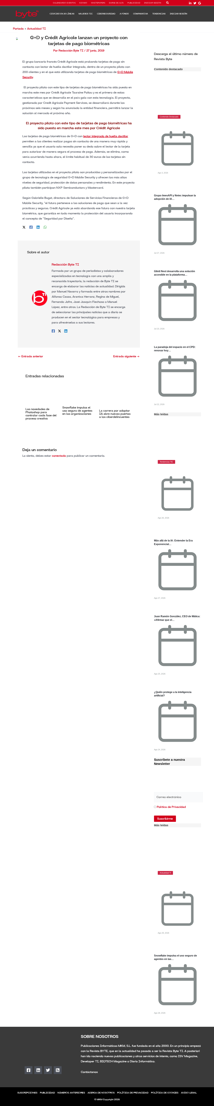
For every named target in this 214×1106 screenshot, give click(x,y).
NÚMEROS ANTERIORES (71, 1093)
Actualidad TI (36, 28)
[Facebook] (31, 227)
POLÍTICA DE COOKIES (164, 1093)
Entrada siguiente (126, 356)
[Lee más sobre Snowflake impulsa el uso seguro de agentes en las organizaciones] (78, 394)
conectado (59, 455)
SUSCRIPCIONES (27, 1093)
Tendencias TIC (166, 462)
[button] (167, 3)
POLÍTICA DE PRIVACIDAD (133, 1093)
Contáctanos (89, 1072)
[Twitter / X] (24, 227)
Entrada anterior (30, 356)
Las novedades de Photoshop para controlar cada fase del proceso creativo (41, 414)
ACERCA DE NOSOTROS (101, 1093)
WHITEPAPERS (98, 3)
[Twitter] (194, 3)
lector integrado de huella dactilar (105, 136)
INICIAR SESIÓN (152, 3)
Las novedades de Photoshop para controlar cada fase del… (175, 882)
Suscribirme (165, 818)
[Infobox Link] (177, 56)
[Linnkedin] (190, 3)
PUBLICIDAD (134, 3)
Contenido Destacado (169, 117)
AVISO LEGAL (189, 1093)
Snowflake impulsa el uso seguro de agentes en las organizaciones (77, 410)
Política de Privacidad (171, 807)
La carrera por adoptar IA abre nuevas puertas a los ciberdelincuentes (114, 414)
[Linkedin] (38, 227)
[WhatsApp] (45, 227)
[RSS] (58, 1070)
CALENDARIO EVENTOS (64, 3)
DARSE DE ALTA (116, 3)
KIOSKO (83, 3)
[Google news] (199, 3)
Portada (18, 28)
